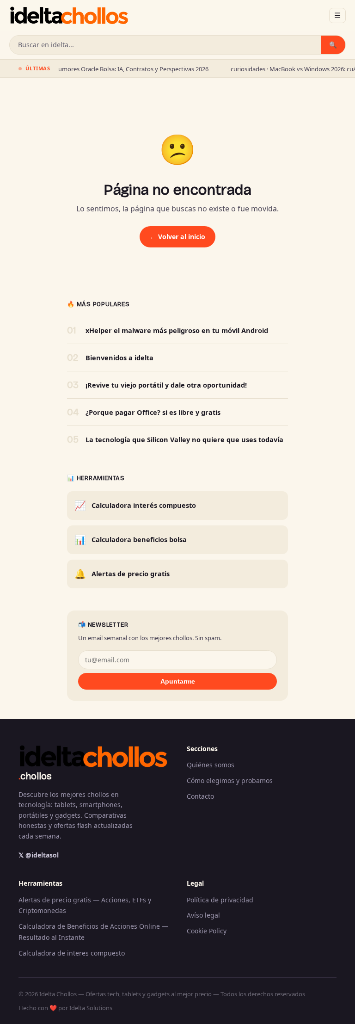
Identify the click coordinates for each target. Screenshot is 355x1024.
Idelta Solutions (90, 1008)
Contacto (200, 796)
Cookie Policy (206, 930)
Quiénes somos (210, 764)
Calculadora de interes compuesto (71, 953)
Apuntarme (177, 681)
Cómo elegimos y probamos (230, 780)
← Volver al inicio (177, 236)
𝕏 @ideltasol (38, 855)
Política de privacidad (220, 899)
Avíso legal (203, 915)
